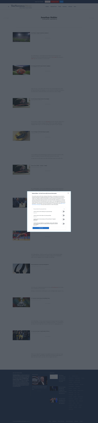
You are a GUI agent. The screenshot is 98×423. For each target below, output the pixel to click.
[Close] (69, 193)
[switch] (63, 211)
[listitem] (49, 209)
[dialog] (49, 211)
